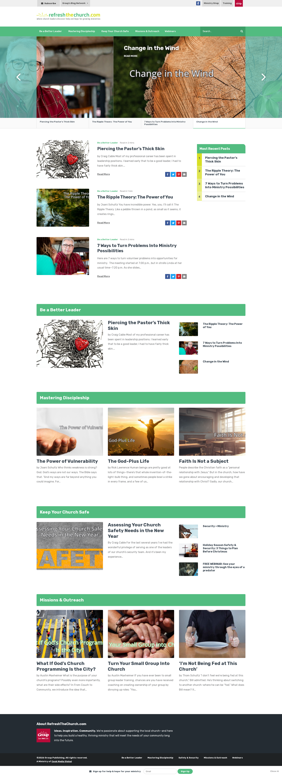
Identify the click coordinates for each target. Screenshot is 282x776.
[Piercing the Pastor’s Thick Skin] (63, 159)
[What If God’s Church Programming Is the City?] (70, 633)
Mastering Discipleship (81, 31)
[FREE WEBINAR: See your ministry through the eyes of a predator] (188, 569)
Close (273, 771)
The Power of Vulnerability (67, 461)
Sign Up (185, 771)
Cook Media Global (62, 761)
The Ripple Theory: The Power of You (135, 197)
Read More (111, 63)
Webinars (170, 31)
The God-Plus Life (128, 461)
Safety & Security (189, 757)
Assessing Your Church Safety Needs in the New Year (136, 530)
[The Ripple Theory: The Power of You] (63, 207)
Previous (18, 82)
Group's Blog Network (73, 3)
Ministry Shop (211, 3)
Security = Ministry (216, 526)
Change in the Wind (207, 121)
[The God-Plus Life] (141, 432)
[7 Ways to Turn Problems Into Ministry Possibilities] (63, 255)
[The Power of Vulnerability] (70, 432)
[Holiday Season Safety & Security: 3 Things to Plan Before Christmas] (188, 550)
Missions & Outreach (147, 31)
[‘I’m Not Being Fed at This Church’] (212, 633)
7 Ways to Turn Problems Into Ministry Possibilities (224, 185)
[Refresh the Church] (70, 16)
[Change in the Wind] (188, 366)
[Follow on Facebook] (198, 3)
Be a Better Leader (50, 31)
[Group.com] (239, 3)
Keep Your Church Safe (115, 31)
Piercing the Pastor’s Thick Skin (143, 51)
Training (227, 3)
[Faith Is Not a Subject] (212, 432)
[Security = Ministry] (188, 531)
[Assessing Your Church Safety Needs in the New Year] (70, 545)
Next (263, 82)
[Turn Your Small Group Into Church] (141, 633)
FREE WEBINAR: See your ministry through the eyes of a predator (224, 567)
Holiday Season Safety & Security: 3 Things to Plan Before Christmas (220, 548)
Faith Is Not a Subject (203, 461)
